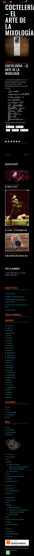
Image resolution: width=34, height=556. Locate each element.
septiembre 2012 (11, 377)
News (8, 410)
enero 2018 (10, 330)
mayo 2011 (9, 392)
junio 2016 (9, 340)
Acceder (7, 427)
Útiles (8, 417)
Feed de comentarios (10, 432)
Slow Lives (9, 493)
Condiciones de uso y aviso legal (15, 476)
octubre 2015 (10, 355)
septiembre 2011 (11, 387)
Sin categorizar (17, 63)
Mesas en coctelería (14, 464)
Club (8, 459)
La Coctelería (10, 454)
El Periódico (25, 80)
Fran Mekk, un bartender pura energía (14, 296)
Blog (8, 474)
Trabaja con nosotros (12, 481)
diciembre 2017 (11, 333)
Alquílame (9, 462)
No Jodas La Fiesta (11, 186)
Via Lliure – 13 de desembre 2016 (16, 230)
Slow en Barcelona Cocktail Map (16, 256)
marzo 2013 (10, 365)
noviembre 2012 (11, 375)
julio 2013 (9, 362)
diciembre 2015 (11, 353)
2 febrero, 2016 (25, 63)
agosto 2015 (10, 360)
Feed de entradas (9, 429)
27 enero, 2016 (16, 254)
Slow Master (9, 62)
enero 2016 (10, 350)
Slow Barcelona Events (13, 490)
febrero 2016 (10, 348)
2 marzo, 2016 (16, 228)
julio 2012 (9, 380)
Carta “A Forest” (11, 457)
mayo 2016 (9, 343)
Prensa (6, 138)
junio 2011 (9, 390)
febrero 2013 (10, 367)
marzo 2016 (10, 345)
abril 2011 (9, 395)
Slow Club (9, 485)
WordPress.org (9, 434)
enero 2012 (10, 385)
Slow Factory (10, 488)
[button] (10, 2)
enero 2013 (10, 370)
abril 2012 (9, 382)
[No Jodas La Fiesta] (17, 175)
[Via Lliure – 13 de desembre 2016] (17, 208)
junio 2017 (9, 338)
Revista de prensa (9, 63)
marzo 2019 (10, 325)
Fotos (8, 407)
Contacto (9, 479)
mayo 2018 (9, 328)
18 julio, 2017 (16, 184)
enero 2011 (10, 397)
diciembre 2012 (11, 372)
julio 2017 (9, 335)
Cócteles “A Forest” (10, 293)
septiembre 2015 (11, 357)
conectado (20, 273)
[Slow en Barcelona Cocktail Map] (17, 242)
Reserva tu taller (13, 471)
